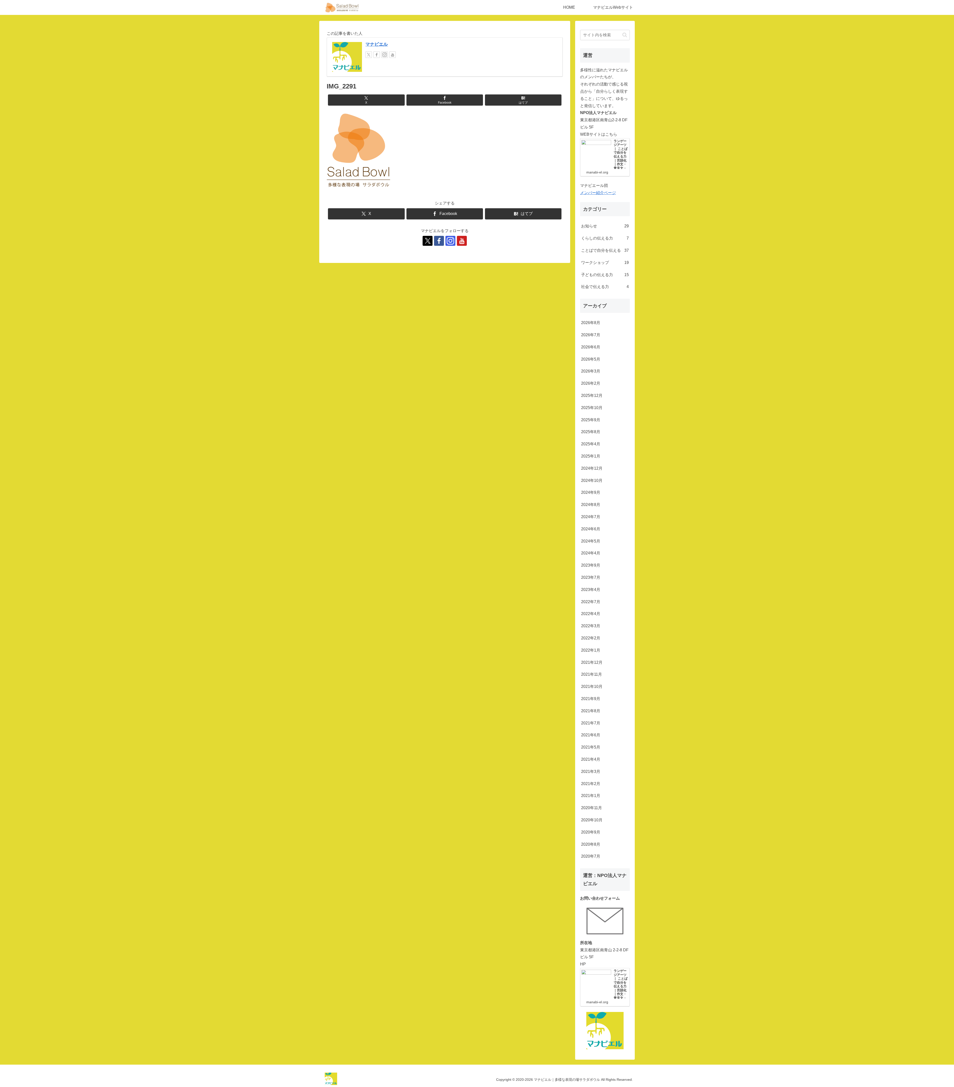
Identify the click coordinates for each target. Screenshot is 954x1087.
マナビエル (376, 44)
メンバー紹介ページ (598, 193)
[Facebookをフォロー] (376, 54)
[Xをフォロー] (368, 54)
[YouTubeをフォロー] (392, 54)
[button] (624, 35)
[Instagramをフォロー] (384, 54)
